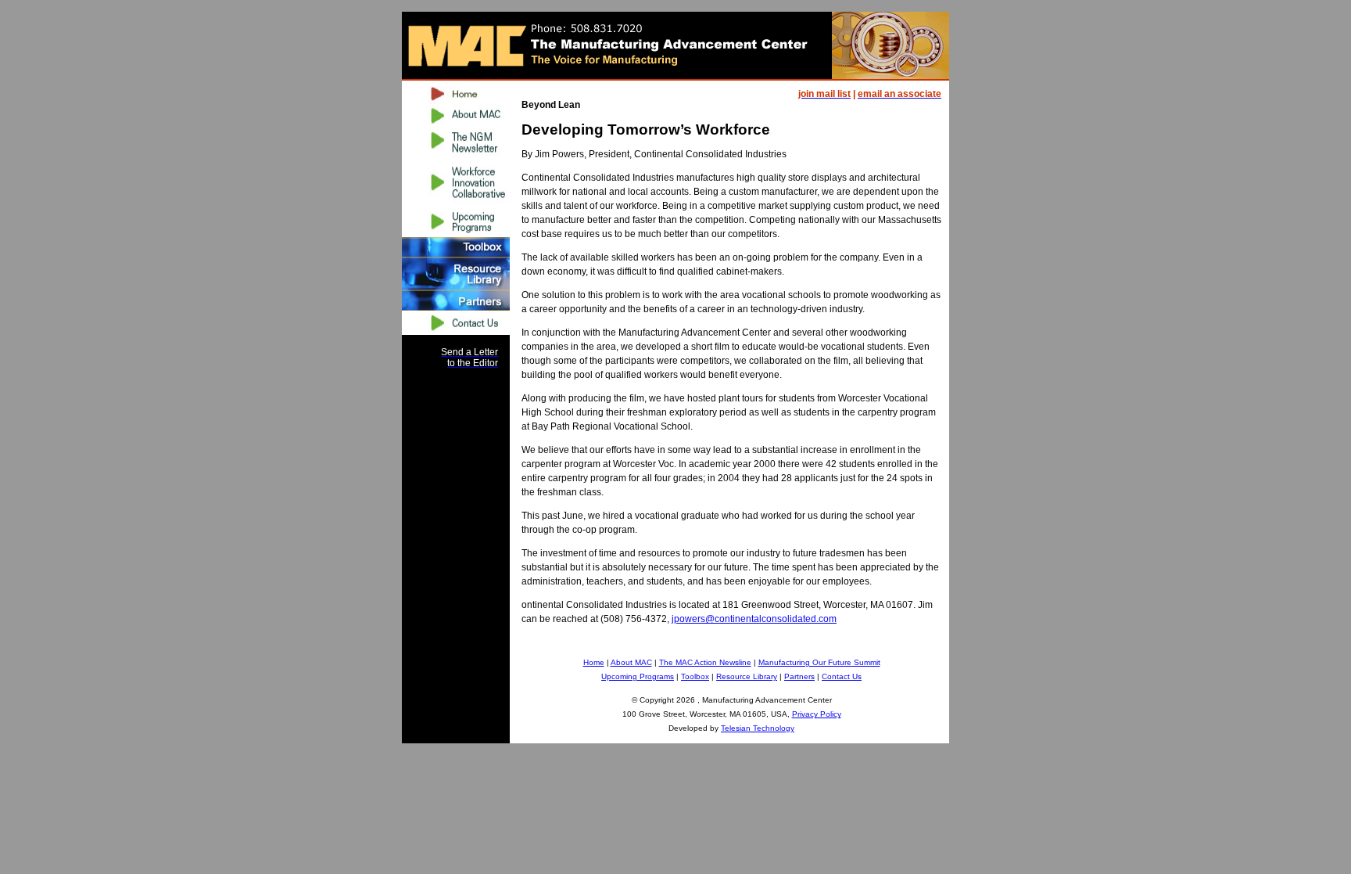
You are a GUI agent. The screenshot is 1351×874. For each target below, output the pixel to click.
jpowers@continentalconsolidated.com (754, 618)
